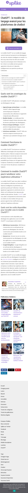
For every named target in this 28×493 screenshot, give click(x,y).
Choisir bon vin (5, 459)
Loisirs (2, 391)
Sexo (2, 464)
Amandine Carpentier (14, 281)
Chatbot (3, 467)
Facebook (3, 429)
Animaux (3, 402)
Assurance (3, 404)
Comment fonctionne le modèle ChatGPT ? (12, 79)
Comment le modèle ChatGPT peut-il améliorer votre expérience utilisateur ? (13, 82)
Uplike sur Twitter (5, 426)
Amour (2, 396)
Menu (4, 9)
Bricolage (3, 440)
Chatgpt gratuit (5, 388)
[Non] (26, 487)
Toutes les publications (7, 412)
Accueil (3, 386)
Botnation (3, 472)
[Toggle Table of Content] (24, 75)
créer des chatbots (7, 259)
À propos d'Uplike (5, 421)
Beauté (3, 394)
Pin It (19, 369)
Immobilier (4, 399)
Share (4, 369)
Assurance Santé (5, 480)
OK (14, 490)
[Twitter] (25, 282)
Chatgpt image (5, 456)
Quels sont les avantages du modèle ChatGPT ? (13, 78)
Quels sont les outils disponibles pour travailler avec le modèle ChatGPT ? (13, 86)
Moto (2, 434)
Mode (2, 432)
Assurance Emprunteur (7, 478)
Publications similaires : (8, 88)
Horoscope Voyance (6, 470)
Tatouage (3, 437)
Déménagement (5, 462)
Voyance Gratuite (5, 475)
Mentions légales (5, 415)
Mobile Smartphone (6, 442)
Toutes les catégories (6, 409)
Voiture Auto (4, 407)
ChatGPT (20, 194)
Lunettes (3, 445)
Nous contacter (5, 424)
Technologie (4, 14)
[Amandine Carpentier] (4, 284)
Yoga (2, 454)
